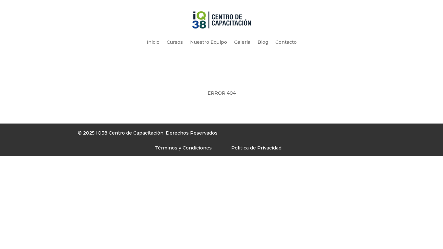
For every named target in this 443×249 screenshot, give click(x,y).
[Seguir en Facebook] (273, 134)
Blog (262, 42)
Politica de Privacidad (256, 148)
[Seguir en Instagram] (286, 134)
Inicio (153, 42)
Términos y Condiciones (183, 148)
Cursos (175, 42)
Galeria (242, 42)
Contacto (286, 42)
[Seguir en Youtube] (299, 134)
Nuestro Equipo (208, 42)
